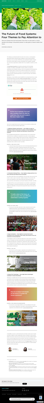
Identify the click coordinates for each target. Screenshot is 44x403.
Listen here (13, 365)
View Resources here (21, 362)
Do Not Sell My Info (20, 394)
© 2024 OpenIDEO (4, 394)
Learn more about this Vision (18, 151)
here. (20, 399)
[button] (9, 1)
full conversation (20, 82)
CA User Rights (24, 394)
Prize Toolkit (24, 361)
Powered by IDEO (40, 394)
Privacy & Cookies (9, 394)
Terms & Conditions (14, 394)
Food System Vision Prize (12, 66)
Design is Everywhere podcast (25, 78)
